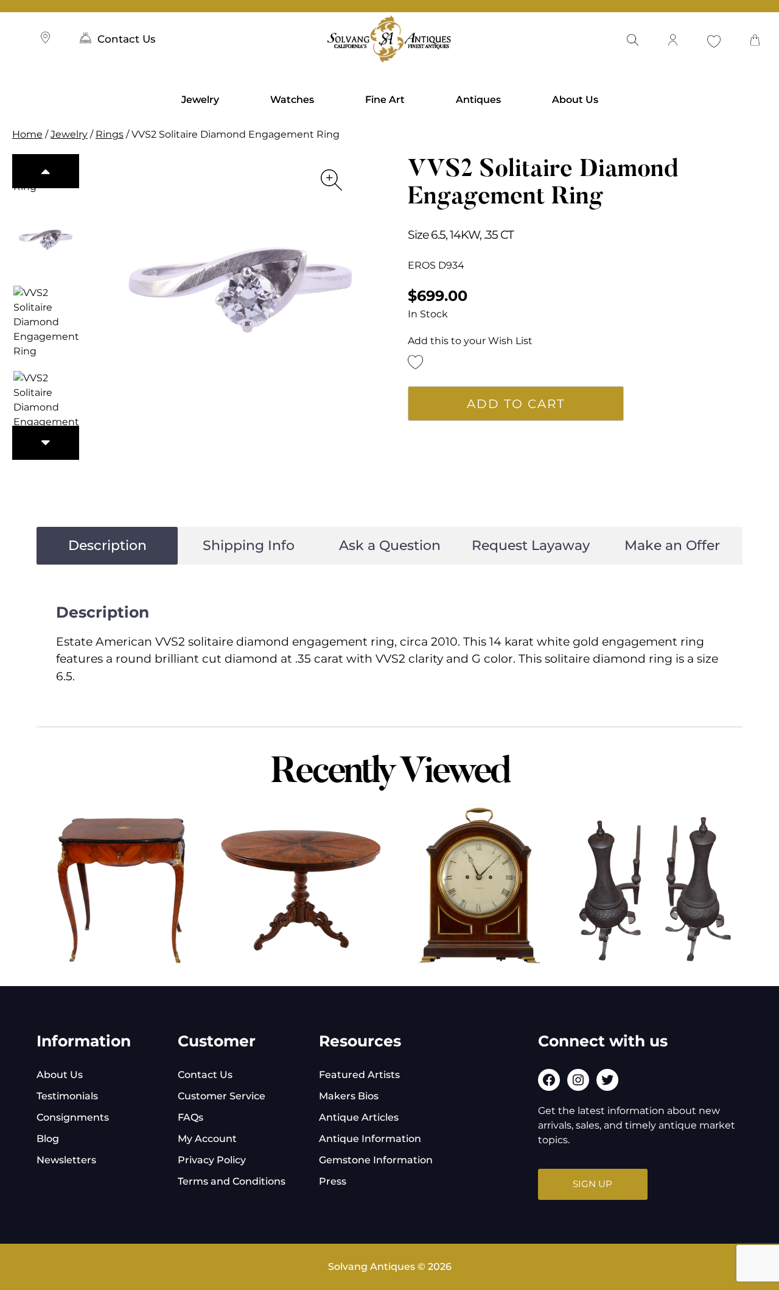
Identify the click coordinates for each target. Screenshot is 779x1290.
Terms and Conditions (231, 1181)
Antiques (478, 99)
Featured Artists (359, 1074)
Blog (48, 1138)
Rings (110, 134)
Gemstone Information (376, 1160)
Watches (292, 99)
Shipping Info (249, 545)
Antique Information (370, 1138)
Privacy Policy (212, 1160)
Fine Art (385, 99)
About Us (575, 99)
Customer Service (221, 1096)
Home (27, 134)
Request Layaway (531, 545)
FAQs (190, 1117)
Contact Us (126, 39)
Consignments (73, 1117)
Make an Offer (672, 545)
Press (332, 1181)
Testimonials (67, 1096)
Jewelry (200, 99)
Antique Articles (359, 1117)
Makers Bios (349, 1096)
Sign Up (592, 1184)
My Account (207, 1138)
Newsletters (66, 1160)
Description (107, 545)
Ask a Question (390, 545)
